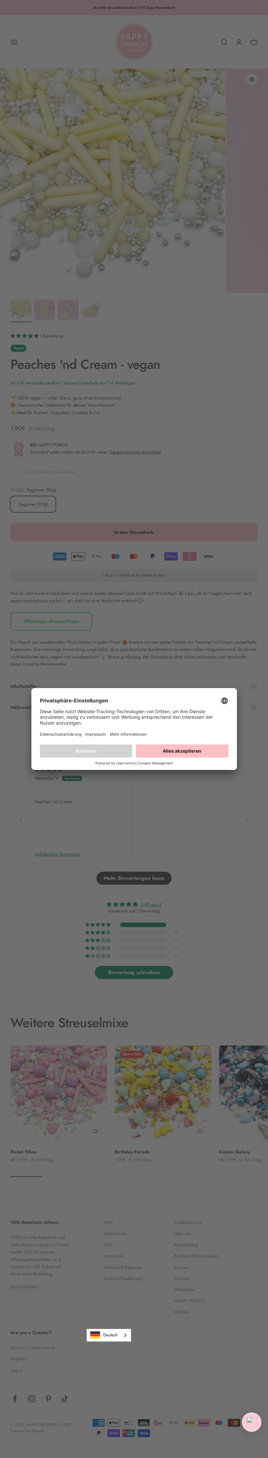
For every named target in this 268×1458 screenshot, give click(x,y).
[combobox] (109, 1335)
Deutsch (110, 1335)
